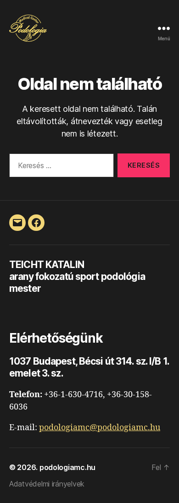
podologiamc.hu (67, 467)
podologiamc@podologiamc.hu (99, 427)
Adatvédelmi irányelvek (46, 483)
